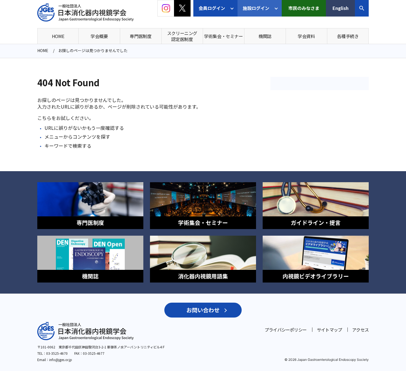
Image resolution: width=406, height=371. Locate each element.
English (341, 8)
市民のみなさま (303, 8)
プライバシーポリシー (286, 329)
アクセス (360, 329)
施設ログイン (256, 8)
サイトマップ (329, 329)
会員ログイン (212, 8)
